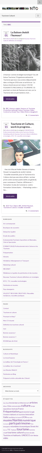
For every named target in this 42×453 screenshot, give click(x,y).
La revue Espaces (9, 358)
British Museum (27, 206)
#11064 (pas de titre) (10, 341)
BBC (7, 108)
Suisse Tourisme (24, 110)
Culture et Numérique (10, 354)
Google (31, 412)
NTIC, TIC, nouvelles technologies (20, 136)
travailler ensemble (24, 207)
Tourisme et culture (10, 207)
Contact (6, 308)
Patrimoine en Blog (9, 374)
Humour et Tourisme (28, 108)
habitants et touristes (17, 414)
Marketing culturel (8, 134)
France (21, 409)
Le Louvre (18, 417)
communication (16, 406)
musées (7, 420)
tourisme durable (29, 433)
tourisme (23, 429)
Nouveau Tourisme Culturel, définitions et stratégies (21, 277)
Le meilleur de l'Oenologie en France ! (15, 362)
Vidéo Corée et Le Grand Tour (18, 111)
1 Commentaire (33, 115)
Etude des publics (9, 236)
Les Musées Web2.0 (10, 370)
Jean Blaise (11, 417)
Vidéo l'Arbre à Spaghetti (28, 112)
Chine (9, 406)
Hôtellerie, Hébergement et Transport (16, 261)
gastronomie (24, 412)
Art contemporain (9, 224)
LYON (24, 417)
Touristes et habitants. (12, 435)
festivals (15, 409)
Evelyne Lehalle (9, 38)
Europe (33, 406)
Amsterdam (13, 403)
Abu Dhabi (6, 403)
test (4, 329)
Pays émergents (8, 289)
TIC (8, 430)
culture (25, 405)
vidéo (5, 438)
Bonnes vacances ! (9, 333)
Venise (35, 435)
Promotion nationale (10, 110)
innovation (29, 414)
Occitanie (6, 424)
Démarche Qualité (9, 232)
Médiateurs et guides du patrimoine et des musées (20, 273)
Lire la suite (10, 99)
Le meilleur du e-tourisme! (12, 366)
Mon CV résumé (8, 320)
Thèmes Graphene (19, 450)
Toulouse (13, 430)
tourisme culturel (16, 432)
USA (31, 435)
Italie (5, 417)
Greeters (6, 414)
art (28, 403)
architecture (22, 403)
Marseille (29, 417)
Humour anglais (14, 108)
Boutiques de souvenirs (11, 228)
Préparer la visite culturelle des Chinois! (16, 378)
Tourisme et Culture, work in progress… (22, 125)
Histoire (31, 132)
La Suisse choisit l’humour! (20, 34)
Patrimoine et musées (10, 285)
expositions (7, 409)
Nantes (17, 420)
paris (12, 423)
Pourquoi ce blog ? (9, 316)
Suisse (5, 430)
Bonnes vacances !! (9, 337)
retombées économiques (20, 426)
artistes (34, 402)
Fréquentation (8, 252)
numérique (29, 420)
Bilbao (5, 406)
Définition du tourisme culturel (13, 325)
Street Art (34, 426)
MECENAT (6, 269)
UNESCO (25, 435)
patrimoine (23, 423)
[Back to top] (37, 448)
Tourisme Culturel (8, 16)
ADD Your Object (12, 206)
